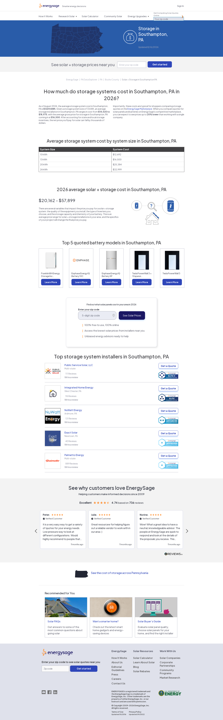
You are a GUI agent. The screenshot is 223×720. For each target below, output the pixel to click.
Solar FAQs (54, 621)
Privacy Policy (135, 712)
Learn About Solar (144, 662)
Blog (136, 666)
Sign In (180, 5)
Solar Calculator (143, 657)
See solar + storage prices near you (83, 64)
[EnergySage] (57, 654)
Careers (116, 678)
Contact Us (118, 683)
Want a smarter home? (105, 621)
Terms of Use (117, 712)
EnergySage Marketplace (139, 108)
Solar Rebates (141, 671)
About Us (117, 662)
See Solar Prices (132, 315)
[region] (111, 531)
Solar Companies (170, 657)
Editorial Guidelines (118, 668)
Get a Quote (168, 366)
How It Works (119, 657)
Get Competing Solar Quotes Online (166, 14)
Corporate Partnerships (167, 664)
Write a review (71, 377)
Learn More (51, 282)
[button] (36, 531)
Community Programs (167, 671)
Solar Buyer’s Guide (149, 621)
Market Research (170, 677)
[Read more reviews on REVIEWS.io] (173, 554)
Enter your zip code (88, 309)
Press (115, 674)
